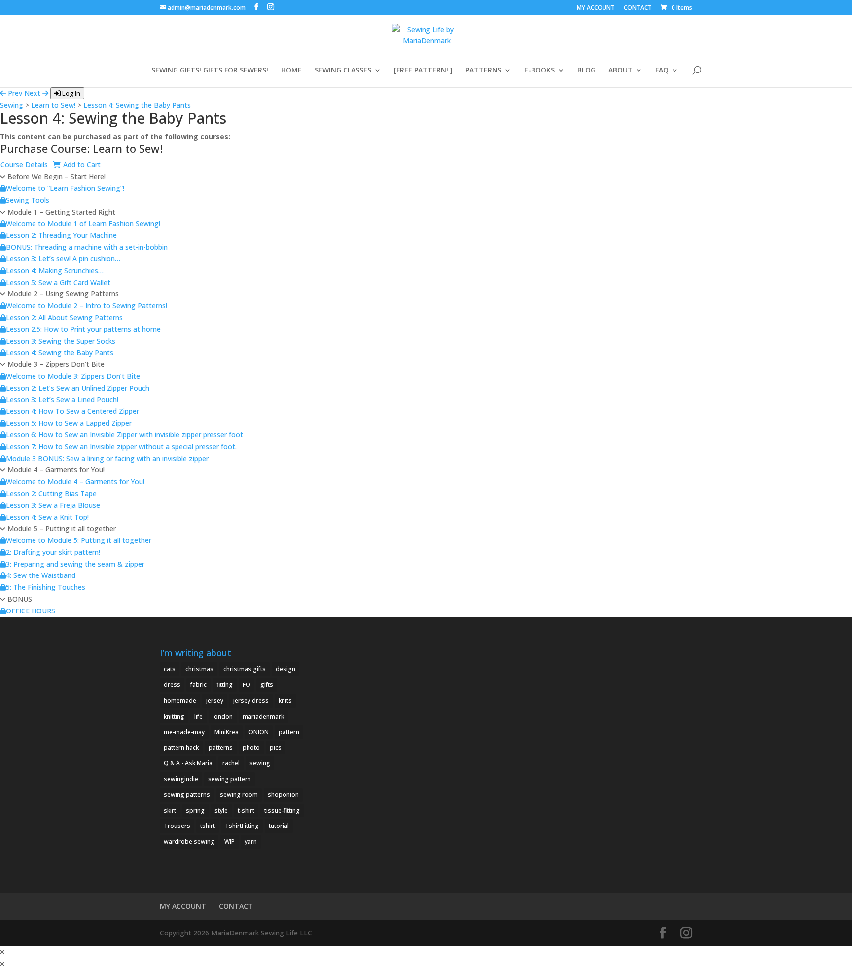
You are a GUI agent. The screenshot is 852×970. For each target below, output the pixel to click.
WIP (229, 841)
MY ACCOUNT (596, 8)
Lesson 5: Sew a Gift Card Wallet (58, 282)
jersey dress (251, 700)
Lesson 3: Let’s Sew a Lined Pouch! (62, 399)
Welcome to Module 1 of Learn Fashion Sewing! (83, 223)
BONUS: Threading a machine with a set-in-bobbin (87, 246)
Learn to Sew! (53, 104)
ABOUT (620, 70)
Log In (70, 93)
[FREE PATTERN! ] (423, 70)
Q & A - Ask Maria (188, 763)
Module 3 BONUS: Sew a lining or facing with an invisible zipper (107, 458)
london (223, 716)
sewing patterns (187, 794)
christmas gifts (244, 669)
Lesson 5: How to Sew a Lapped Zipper (69, 423)
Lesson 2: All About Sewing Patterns (64, 317)
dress (172, 685)
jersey (214, 700)
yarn (251, 841)
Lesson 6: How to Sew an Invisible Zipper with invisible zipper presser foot (124, 434)
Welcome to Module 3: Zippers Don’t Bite (73, 376)
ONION (258, 732)
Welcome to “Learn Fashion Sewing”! (65, 188)
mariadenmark (263, 716)
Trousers (177, 826)
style (221, 810)
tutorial (279, 826)
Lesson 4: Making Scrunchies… (55, 270)
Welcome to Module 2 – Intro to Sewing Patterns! (86, 305)
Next (33, 93)
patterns (221, 747)
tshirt (207, 826)
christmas (199, 669)
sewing (259, 763)
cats (170, 669)
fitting (224, 685)
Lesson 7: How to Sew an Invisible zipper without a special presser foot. (121, 446)
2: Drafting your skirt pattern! (53, 552)
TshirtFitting (242, 826)
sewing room (239, 794)
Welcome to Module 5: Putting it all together (78, 540)
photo (251, 747)
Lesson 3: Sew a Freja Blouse (53, 505)
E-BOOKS (539, 70)
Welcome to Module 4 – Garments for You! (75, 481)
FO (246, 685)
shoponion (283, 794)
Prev (14, 93)
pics (276, 747)
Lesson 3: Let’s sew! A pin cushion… (63, 258)
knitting (174, 716)
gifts (266, 685)
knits (285, 700)
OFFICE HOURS (30, 610)
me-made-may (184, 732)
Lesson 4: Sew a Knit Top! (47, 517)
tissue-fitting (282, 810)
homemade (180, 700)
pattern (289, 732)
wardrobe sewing (189, 841)
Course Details (24, 164)
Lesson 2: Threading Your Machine (61, 235)
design (285, 669)
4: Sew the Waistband (40, 575)
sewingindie (181, 779)
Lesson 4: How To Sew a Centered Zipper (72, 411)
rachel (231, 763)
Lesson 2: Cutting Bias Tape (51, 493)
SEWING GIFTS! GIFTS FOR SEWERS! (209, 70)
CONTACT (638, 8)
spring (195, 810)
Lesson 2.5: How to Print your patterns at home (83, 329)
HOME (291, 70)
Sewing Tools (27, 200)
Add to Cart (82, 164)
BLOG (586, 70)
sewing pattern (229, 779)
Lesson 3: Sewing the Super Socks (60, 341)
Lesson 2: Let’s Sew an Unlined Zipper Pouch (77, 388)
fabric (198, 685)
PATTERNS (483, 70)
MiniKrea (226, 732)
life (198, 716)
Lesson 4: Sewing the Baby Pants (137, 104)
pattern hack (181, 747)
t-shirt (246, 810)
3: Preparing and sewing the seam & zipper (75, 564)
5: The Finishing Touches (45, 587)
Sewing (11, 104)
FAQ (662, 70)
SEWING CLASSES (343, 70)
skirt (170, 810)
